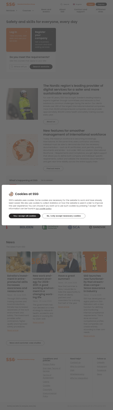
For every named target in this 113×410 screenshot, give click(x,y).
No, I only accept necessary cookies (64, 216)
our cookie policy (43, 208)
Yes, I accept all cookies (24, 216)
